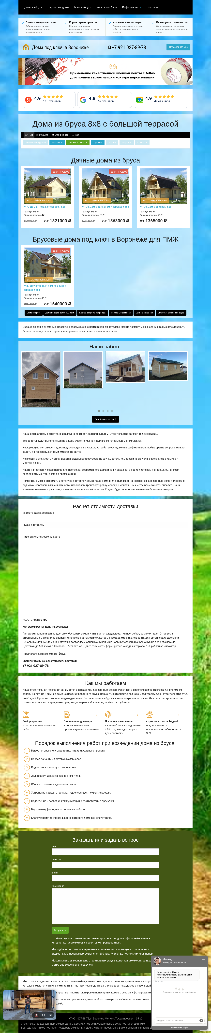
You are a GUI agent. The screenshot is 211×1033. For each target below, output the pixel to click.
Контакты (153, 7)
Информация (130, 7)
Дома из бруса (33, 7)
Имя (54, 846)
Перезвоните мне (178, 47)
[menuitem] (33, 7)
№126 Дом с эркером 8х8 (155, 206)
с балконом (57, 142)
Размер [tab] (43, 134)
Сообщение (58, 886)
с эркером (97, 142)
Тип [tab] (30, 134)
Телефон (56, 859)
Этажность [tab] (61, 134)
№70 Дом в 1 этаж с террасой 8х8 (44, 206)
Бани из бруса (82, 7)
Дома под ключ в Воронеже (60, 47)
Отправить (60, 930)
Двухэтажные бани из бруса (171, 313)
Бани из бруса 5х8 (144, 313)
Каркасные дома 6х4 (121, 313)
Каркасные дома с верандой (92, 313)
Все (76, 134)
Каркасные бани (107, 7)
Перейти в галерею (105, 419)
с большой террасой (77, 142)
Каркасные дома (58, 7)
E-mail (55, 872)
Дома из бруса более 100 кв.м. (59, 313)
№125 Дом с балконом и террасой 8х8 (105, 206)
